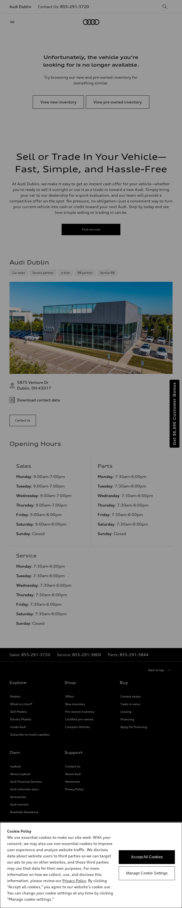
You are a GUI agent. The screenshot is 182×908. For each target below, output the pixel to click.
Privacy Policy (74, 880)
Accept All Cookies (147, 857)
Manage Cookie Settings (147, 873)
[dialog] (91, 865)
